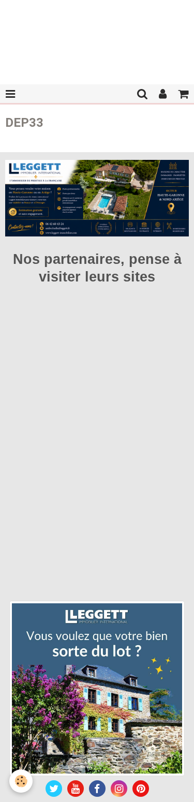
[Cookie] (21, 781)
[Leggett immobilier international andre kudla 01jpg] (97, 688)
